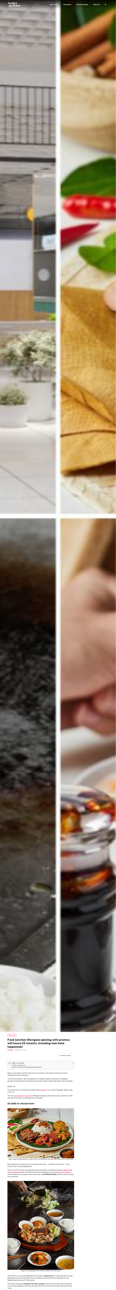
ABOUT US (96, 5)
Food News (12, 1035)
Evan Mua (10, 1050)
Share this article (66, 1055)
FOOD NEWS (67, 5)
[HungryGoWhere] (14, 4)
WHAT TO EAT (53, 5)
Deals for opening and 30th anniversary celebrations (27, 1067)
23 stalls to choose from (18, 1065)
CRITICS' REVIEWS (82, 5)
